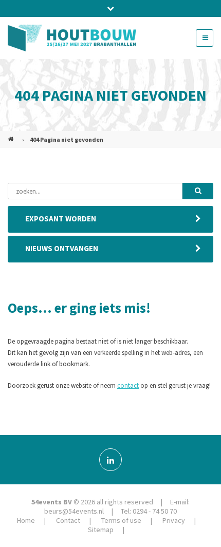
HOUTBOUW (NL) (12, 135)
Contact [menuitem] (68, 520)
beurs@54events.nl (74, 511)
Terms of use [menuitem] (121, 520)
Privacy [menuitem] (173, 520)
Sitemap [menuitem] (101, 529)
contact (128, 385)
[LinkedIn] (110, 459)
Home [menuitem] (26, 520)
